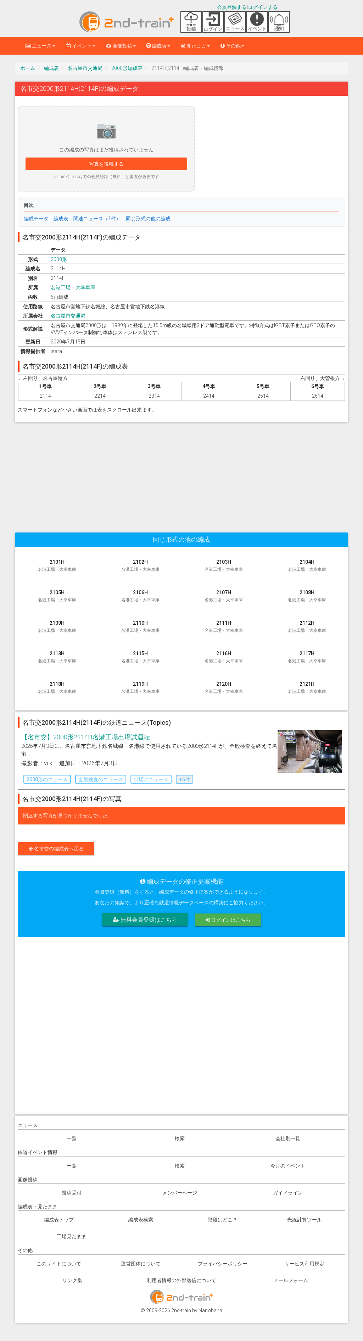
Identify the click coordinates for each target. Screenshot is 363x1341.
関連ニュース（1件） (97, 218)
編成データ (36, 218)
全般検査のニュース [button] (100, 779)
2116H (224, 657)
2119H (140, 687)
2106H (140, 596)
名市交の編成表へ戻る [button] (58, 848)
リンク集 (72, 1280)
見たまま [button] (195, 46)
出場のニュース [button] (151, 779)
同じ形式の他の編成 (148, 218)
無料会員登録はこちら (148, 919)
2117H (307, 657)
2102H (140, 565)
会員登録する (232, 7)
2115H (140, 657)
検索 (180, 1138)
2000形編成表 (127, 68)
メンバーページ (179, 1193)
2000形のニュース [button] (47, 779)
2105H (57, 596)
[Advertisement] (181, 474)
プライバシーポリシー (222, 1263)
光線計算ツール (304, 1220)
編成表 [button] (159, 46)
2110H (140, 626)
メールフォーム (290, 1280)
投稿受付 (72, 1193)
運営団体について (141, 1263)
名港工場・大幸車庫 (73, 287)
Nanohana (210, 1310)
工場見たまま (71, 1236)
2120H (224, 687)
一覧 (72, 1138)
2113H (57, 657)
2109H (57, 626)
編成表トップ (59, 1220)
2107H (224, 596)
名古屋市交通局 (85, 68)
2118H (57, 687)
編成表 (51, 68)
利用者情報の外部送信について (181, 1280)
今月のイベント (287, 1166)
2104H (307, 565)
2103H (224, 565)
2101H (57, 565)
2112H (307, 626)
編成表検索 (140, 1220)
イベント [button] (81, 46)
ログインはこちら (230, 920)
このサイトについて (59, 1263)
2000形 (59, 259)
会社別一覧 (287, 1138)
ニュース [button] (41, 46)
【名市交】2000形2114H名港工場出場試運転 (85, 737)
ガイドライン (288, 1193)
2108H (307, 596)
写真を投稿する (106, 164)
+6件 (184, 779)
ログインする (263, 7)
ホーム (27, 68)
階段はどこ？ (223, 1220)
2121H (307, 687)
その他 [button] (233, 46)
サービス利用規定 (304, 1263)
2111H (224, 626)
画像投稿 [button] (121, 46)
